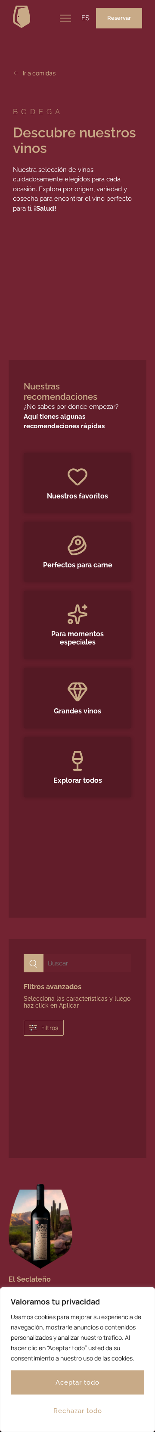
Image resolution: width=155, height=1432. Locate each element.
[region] (77, 1359)
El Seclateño (30, 1279)
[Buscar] (33, 963)
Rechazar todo (77, 1411)
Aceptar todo (77, 1382)
